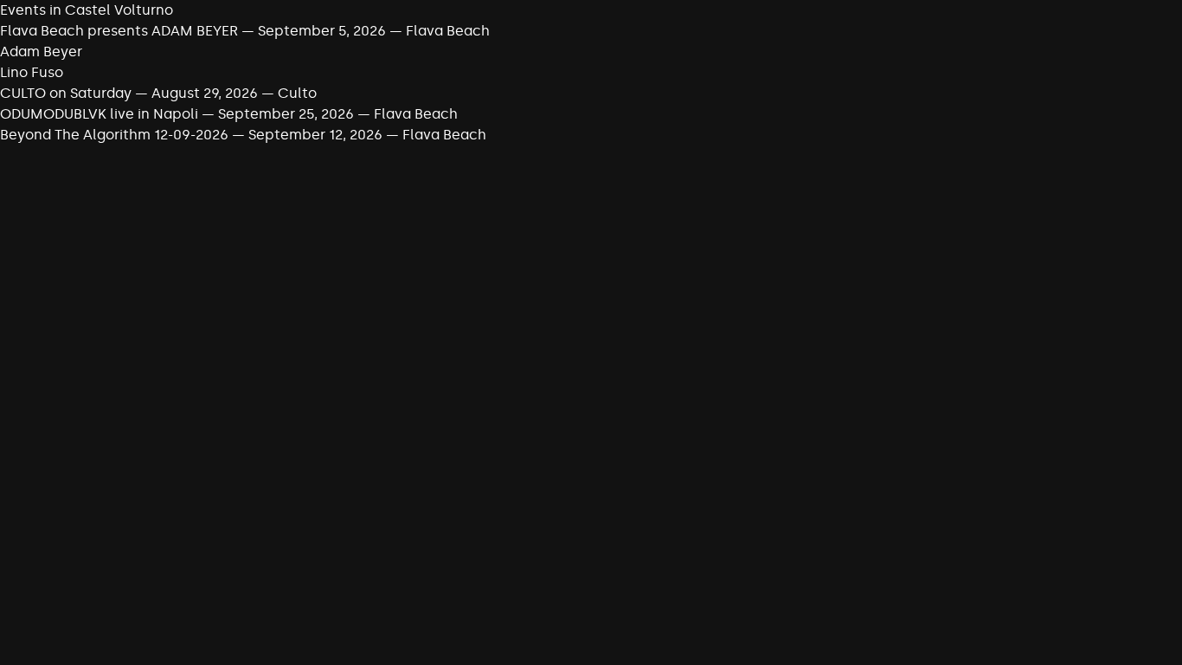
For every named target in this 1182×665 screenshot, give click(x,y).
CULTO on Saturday (66, 93)
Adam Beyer (41, 51)
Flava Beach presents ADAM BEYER (119, 31)
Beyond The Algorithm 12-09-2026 (114, 134)
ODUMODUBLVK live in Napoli (99, 114)
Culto (297, 93)
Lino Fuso (31, 72)
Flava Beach (448, 31)
